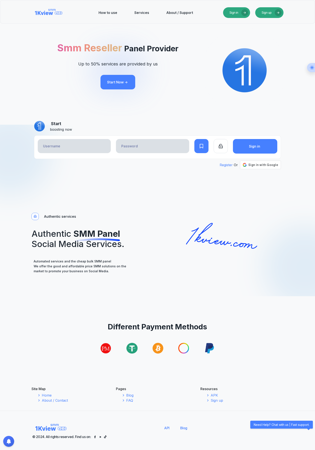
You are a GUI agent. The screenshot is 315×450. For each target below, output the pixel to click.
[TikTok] (105, 437)
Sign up (217, 400)
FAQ (129, 400)
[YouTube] (100, 437)
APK (214, 395)
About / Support (179, 12)
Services (141, 12)
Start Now (117, 82)
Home (47, 395)
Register (226, 165)
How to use (108, 12)
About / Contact (55, 400)
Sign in (255, 146)
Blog (130, 395)
